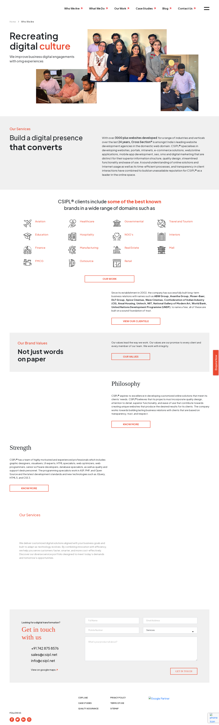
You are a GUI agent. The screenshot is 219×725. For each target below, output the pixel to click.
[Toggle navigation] (205, 8)
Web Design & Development (149, 517)
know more (131, 424)
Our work (110, 278)
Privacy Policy (118, 697)
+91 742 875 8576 (45, 648)
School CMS (132, 528)
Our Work (120, 8)
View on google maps (43, 669)
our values (131, 356)
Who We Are (72, 8)
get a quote (33, 566)
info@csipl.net (43, 660)
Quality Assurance (88, 708)
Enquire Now (216, 362)
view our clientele (136, 321)
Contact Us (185, 8)
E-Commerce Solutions (144, 559)
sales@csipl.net (44, 654)
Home (13, 21)
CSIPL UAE (83, 697)
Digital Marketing (137, 549)
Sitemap (114, 708)
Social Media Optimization (147, 569)
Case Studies (144, 8)
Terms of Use (117, 703)
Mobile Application (139, 538)
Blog (165, 8)
